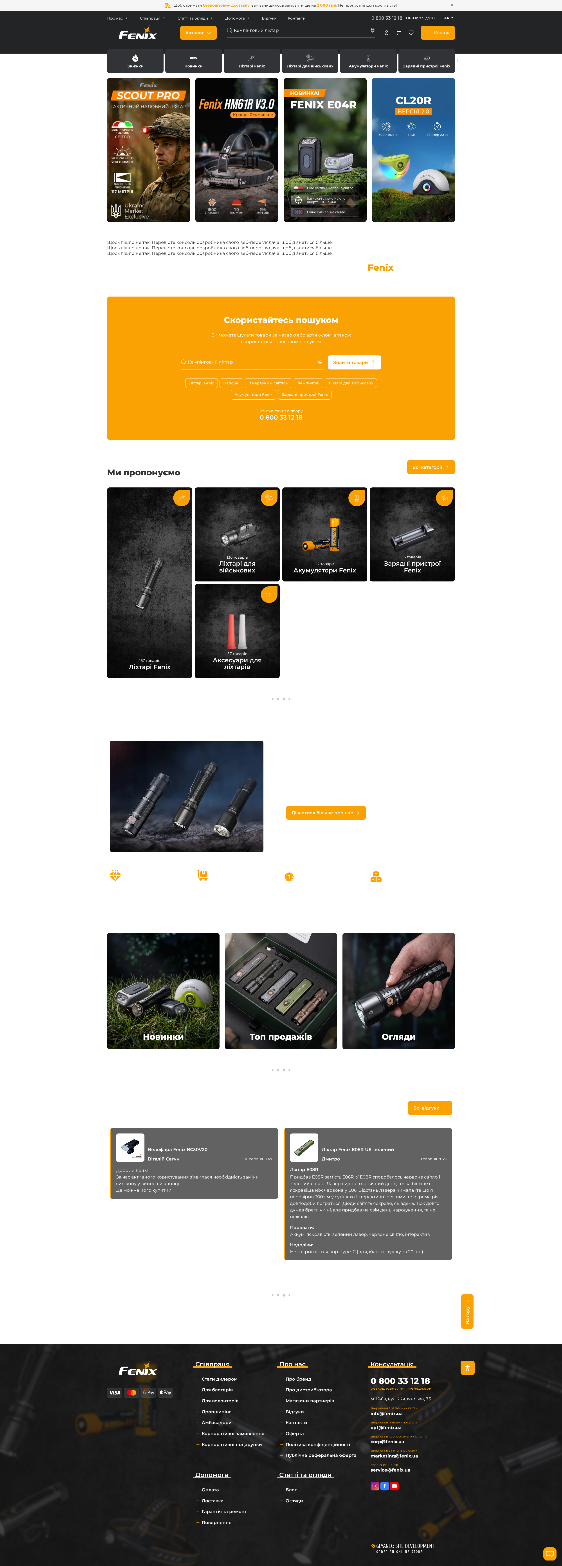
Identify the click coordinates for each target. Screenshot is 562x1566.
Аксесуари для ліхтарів (237, 631)
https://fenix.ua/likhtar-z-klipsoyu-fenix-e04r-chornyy (325, 150)
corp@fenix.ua (387, 1441)
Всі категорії (427, 467)
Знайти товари (350, 362)
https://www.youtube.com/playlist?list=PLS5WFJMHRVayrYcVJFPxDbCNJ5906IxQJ (394, 1486)
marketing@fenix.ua (394, 1456)
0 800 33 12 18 (386, 18)
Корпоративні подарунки (232, 1444)
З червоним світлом (268, 383)
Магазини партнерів (310, 1400)
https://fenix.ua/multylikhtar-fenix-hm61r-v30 (236, 150)
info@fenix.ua (387, 1413)
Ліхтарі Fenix (252, 61)
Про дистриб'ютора (309, 1389)
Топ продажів (281, 1037)
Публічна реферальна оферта (321, 1455)
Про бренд (298, 1379)
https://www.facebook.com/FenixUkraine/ (384, 1486)
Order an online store (399, 1552)
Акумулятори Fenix (368, 61)
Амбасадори (217, 1422)
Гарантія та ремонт (224, 1511)
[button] (457, 60)
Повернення (216, 1522)
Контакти (297, 18)
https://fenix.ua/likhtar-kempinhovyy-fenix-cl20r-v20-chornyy (413, 150)
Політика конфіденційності (318, 1444)
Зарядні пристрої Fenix (426, 61)
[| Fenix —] (138, 32)
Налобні (231, 383)
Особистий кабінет (386, 32)
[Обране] (411, 32)
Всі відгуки (426, 1108)
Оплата (210, 1489)
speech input (372, 30)
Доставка (212, 1500)
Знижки (135, 61)
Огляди (399, 1037)
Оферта (295, 1433)
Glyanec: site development (405, 1546)
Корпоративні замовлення (233, 1433)
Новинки (193, 61)
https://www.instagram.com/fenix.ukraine (375, 1486)
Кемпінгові (308, 383)
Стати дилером (220, 1379)
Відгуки (269, 18)
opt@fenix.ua (386, 1427)
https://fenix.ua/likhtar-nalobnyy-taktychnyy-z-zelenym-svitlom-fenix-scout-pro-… (148, 150)
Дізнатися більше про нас (322, 812)
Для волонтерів (220, 1400)
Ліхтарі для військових (310, 61)
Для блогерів (217, 1389)
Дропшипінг (216, 1411)
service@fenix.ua (390, 1470)
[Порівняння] (399, 32)
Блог (291, 1489)
